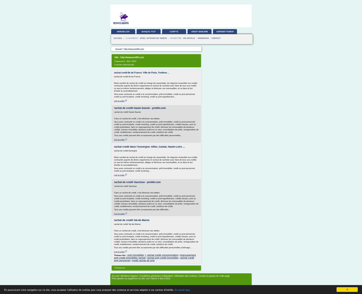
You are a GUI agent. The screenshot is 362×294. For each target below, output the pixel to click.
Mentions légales (129, 276)
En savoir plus (182, 290)
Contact (216, 38)
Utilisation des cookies (185, 276)
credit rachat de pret (143, 260)
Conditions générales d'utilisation (156, 276)
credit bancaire (199, 32)
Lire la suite (119, 101)
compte (174, 32)
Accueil (118, 38)
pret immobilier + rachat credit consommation (152, 255)
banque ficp (149, 32)
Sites (142, 38)
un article (189, 38)
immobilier (123, 32)
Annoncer (203, 38)
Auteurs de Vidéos (156, 38)
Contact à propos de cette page (214, 276)
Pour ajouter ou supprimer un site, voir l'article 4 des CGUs (141, 278)
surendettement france (225, 33)
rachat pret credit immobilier (162, 257)
